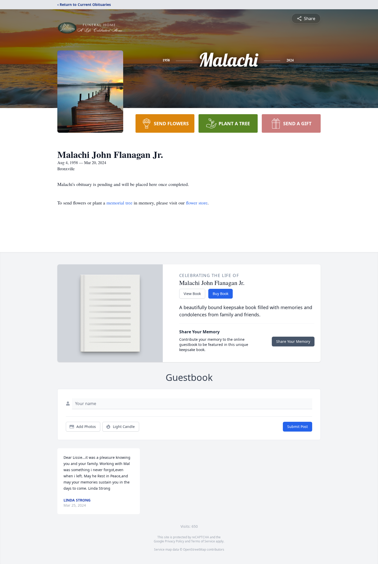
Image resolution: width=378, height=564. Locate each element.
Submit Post (297, 426)
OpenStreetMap (194, 549)
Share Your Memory (293, 341)
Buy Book (220, 293)
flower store (197, 203)
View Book (192, 293)
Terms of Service (203, 541)
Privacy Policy (174, 541)
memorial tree (119, 203)
